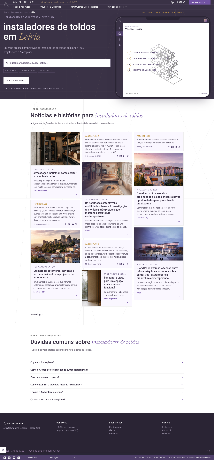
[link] (172, 2)
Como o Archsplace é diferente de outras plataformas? (59, 369)
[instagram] (69, 224)
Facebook (166, 430)
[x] (76, 224)
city (43, 292)
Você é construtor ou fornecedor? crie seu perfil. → (33, 88)
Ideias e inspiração (21, 7)
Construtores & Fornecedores (84, 7)
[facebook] (65, 224)
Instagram (167, 427)
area (35, 190)
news (87, 231)
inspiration (42, 190)
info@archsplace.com (66, 427)
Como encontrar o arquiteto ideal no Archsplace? (56, 384)
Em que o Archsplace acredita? (46, 392)
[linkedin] (72, 224)
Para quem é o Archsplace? (44, 377)
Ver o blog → (36, 315)
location (36, 292)
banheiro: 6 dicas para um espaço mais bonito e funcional (114, 282)
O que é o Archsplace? (42, 362)
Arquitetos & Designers (50, 7)
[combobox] (59, 63)
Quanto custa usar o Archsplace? (47, 399)
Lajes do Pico (46, 71)
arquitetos (10, 71)
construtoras (28, 71)
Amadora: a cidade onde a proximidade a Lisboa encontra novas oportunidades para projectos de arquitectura (158, 198)
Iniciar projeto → (16, 81)
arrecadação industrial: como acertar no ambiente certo (54, 175)
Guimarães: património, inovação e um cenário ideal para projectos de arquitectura (53, 274)
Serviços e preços (115, 7)
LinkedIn (166, 433)
